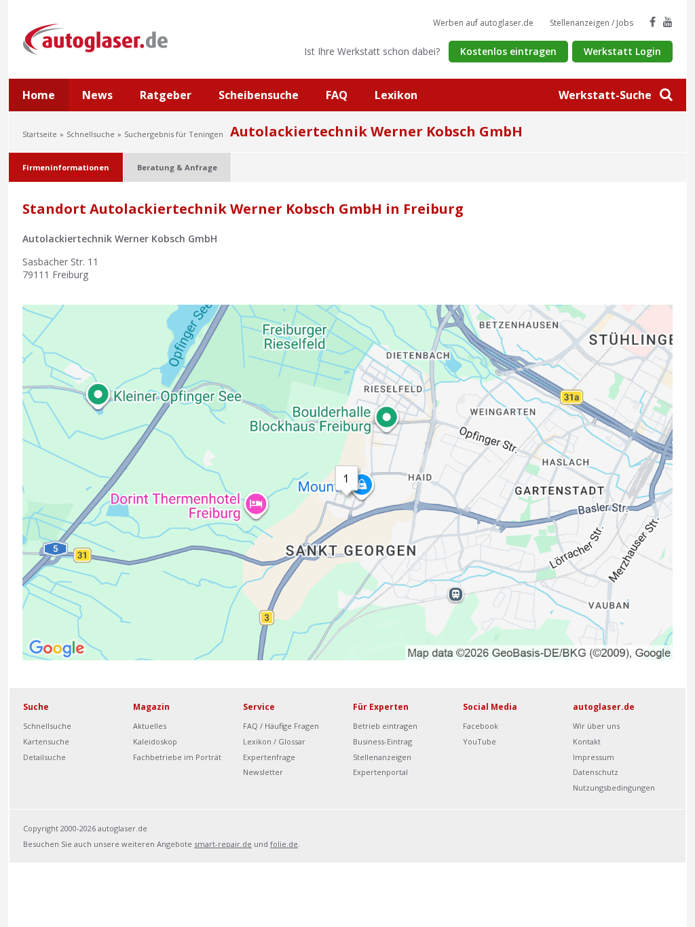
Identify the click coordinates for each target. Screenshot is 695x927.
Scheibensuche (259, 95)
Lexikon (396, 95)
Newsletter (263, 772)
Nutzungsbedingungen (614, 787)
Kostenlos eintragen (508, 51)
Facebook (480, 726)
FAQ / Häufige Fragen (281, 726)
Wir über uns (596, 726)
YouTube (479, 741)
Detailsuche (44, 757)
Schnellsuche (91, 134)
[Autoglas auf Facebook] (653, 21)
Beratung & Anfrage (177, 167)
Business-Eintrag (382, 741)
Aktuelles (149, 726)
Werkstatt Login (622, 51)
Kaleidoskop (155, 741)
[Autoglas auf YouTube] (668, 21)
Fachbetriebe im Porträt (177, 757)
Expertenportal (380, 772)
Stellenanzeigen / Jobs (591, 23)
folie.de (284, 844)
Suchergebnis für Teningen (173, 134)
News (97, 95)
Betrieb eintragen (385, 726)
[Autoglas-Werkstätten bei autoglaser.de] (105, 38)
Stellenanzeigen (382, 757)
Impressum (593, 757)
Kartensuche (46, 741)
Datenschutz (595, 772)
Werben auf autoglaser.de (483, 23)
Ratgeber (165, 95)
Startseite (39, 134)
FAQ (337, 95)
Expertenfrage (269, 757)
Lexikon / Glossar (274, 741)
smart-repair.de (223, 844)
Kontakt (587, 741)
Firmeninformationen (65, 167)
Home (38, 95)
